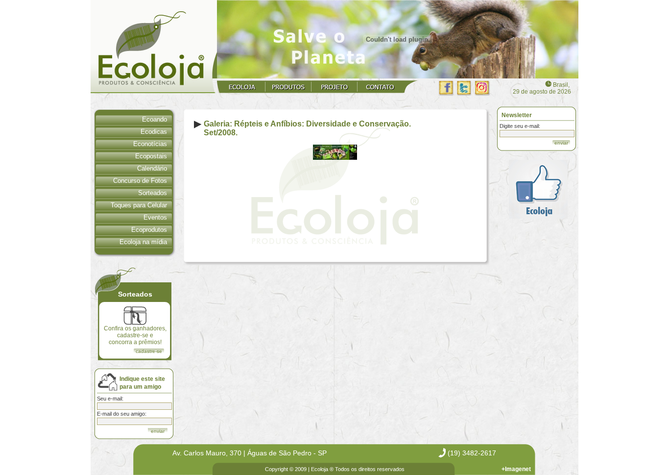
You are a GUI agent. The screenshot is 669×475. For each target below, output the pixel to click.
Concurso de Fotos (140, 180)
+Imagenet (516, 469)
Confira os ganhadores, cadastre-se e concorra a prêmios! (135, 335)
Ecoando (154, 119)
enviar (561, 143)
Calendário (152, 168)
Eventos (155, 217)
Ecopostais (151, 156)
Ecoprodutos (149, 229)
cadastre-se (149, 351)
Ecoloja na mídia (143, 242)
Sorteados (152, 193)
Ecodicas (154, 131)
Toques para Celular (139, 205)
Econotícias (150, 144)
